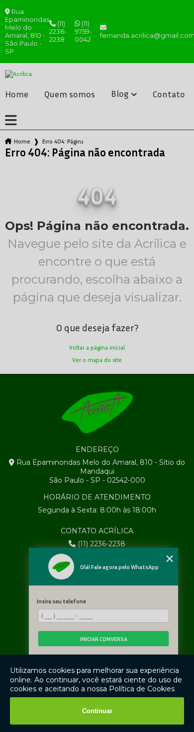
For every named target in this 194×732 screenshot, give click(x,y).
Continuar (97, 711)
